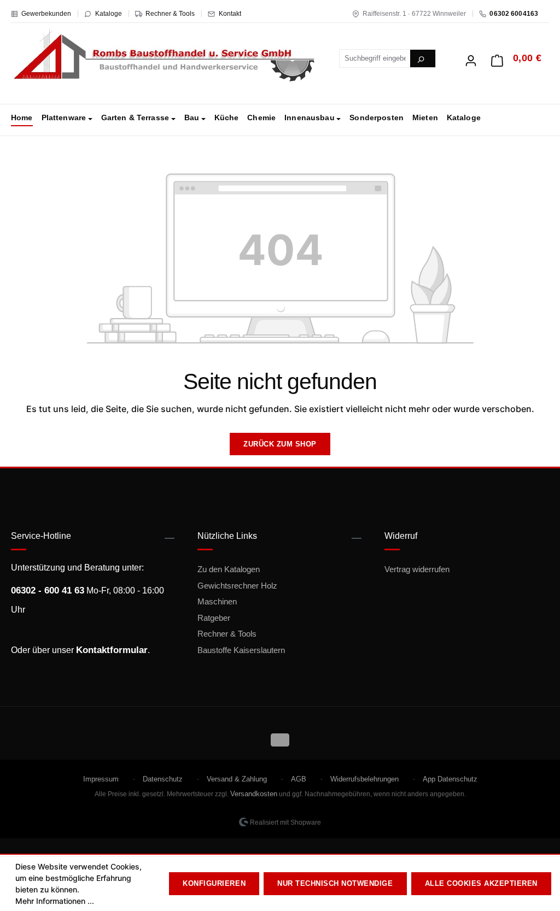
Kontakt (230, 13)
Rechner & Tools (170, 13)
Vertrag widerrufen (417, 569)
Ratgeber (213, 617)
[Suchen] (422, 58)
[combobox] (375, 58)
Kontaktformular (112, 650)
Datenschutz (163, 779)
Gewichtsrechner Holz (237, 585)
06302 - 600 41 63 (47, 590)
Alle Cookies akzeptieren (481, 883)
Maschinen (217, 601)
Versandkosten (253, 794)
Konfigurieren (214, 883)
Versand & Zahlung (237, 779)
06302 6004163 (513, 13)
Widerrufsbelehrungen (364, 779)
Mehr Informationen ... (54, 901)
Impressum (101, 779)
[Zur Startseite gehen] (164, 56)
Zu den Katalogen (228, 569)
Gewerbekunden (46, 13)
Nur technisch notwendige (335, 883)
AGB (298, 779)
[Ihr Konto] (471, 57)
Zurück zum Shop (280, 444)
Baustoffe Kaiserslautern (241, 650)
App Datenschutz (450, 779)
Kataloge (108, 13)
